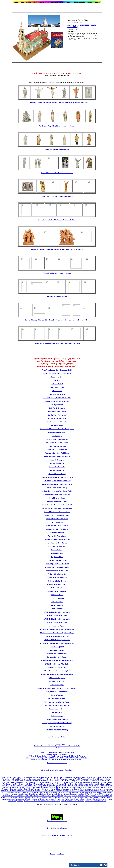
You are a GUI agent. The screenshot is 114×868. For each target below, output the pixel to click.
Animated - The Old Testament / (78, 779)
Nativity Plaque (57, 436)
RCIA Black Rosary (57, 595)
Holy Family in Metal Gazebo (57, 543)
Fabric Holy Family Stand (57, 411)
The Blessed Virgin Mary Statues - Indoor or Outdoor (57, 126)
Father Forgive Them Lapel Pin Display (57, 481)
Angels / (109, 777)
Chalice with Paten (57, 588)
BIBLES (57, 747)
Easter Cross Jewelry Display (57, 487)
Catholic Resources (36, 777)
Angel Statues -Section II (57, 196)
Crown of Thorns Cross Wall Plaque (57, 515)
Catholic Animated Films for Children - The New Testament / (48, 779)
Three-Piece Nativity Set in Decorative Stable (57, 370)
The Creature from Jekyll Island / (13, 784)
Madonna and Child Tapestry (57, 653)
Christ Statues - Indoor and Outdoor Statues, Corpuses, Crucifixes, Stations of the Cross (57, 102)
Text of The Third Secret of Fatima (72, 801)
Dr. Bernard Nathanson (98, 784)
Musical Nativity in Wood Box (57, 577)
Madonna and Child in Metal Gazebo (57, 539)
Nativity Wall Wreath (57, 522)
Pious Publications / (14, 792)
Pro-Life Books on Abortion (55, 792)
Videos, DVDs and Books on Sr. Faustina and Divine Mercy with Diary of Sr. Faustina (57, 756)
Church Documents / (81, 782)
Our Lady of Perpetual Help (57, 698)
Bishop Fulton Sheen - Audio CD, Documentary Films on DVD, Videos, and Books (57, 759)
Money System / (25, 791)
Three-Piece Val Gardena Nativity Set (57, 671)
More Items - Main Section (57, 737)
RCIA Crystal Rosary (57, 598)
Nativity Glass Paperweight (57, 415)
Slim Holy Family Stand (57, 394)
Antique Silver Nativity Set (57, 574)
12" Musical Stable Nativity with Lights (57, 636)
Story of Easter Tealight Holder (57, 519)
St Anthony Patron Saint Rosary (57, 730)
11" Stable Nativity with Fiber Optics (57, 664)
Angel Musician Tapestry (57, 626)
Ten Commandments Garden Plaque (57, 702)
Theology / (69, 797)
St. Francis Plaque (57, 716)
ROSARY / (11, 796)
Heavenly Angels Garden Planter (57, 439)
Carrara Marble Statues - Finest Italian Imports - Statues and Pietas (57, 343)
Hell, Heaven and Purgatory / (46, 787)
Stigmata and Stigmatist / (57, 797)
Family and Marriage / (45, 786)
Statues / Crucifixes (22, 777)
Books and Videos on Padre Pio (57, 754)
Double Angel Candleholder (57, 446)
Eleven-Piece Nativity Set (57, 667)
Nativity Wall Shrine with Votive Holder (57, 512)
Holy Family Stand (57, 553)
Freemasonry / (86, 786)
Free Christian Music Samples (57, 763)
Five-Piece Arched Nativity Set (57, 422)
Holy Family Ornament (57, 408)
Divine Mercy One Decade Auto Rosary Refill (57, 484)
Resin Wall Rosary (57, 550)
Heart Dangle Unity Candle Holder (57, 564)
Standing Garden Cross (57, 726)
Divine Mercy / (70, 784)
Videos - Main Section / (47, 799)
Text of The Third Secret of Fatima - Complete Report (57, 753)
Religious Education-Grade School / (52, 794)
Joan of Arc (88, 787)
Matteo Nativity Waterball (57, 474)
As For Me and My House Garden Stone (57, 398)
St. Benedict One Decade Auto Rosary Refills (57, 491)
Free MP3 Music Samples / (56, 791)
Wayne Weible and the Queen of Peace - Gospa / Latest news (86, 799)
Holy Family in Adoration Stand (57, 443)
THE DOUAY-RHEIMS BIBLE (57, 744)
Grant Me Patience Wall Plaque (57, 526)
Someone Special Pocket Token (57, 570)
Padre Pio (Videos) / (100, 791)
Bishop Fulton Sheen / (8, 782)
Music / (44, 791)
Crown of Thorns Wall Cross (57, 501)
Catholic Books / (64, 777)
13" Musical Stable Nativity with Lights (57, 612)
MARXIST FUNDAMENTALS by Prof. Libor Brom (57, 835)
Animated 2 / (24, 779)
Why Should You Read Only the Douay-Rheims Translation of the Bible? (57, 746)
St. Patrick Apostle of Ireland (53, 796)
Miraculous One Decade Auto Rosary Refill (57, 508)
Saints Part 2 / (29, 796)
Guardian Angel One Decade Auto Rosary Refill (57, 477)
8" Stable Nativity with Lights (57, 615)
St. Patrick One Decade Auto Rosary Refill (57, 494)
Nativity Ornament (57, 404)
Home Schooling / (62, 787)
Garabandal (94, 786)
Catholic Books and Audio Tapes (95, 801)
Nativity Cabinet (57, 609)
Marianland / (13, 789)
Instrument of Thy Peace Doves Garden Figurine (57, 429)
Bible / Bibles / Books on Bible (100, 781)
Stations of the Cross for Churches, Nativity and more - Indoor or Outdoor (63, 320)
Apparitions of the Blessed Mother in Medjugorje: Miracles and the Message (86, 789)
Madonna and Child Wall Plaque (57, 529)
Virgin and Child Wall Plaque (57, 449)
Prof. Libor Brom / (16, 794)
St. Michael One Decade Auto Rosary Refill (57, 505)
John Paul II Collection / (76, 787)
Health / (34, 787)
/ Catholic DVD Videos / (51, 777)
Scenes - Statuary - (31, 320)
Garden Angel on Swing (57, 709)
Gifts (101, 786)
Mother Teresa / (36, 791)
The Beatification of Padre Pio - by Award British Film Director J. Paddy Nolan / (55, 781)
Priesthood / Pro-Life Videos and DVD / (34, 792)
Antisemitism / (7, 779)
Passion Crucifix (57, 605)
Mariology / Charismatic (41, 789)
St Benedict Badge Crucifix (57, 581)
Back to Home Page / (9, 777)
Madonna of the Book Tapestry (57, 657)
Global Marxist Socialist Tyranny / (21, 787)
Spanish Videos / (24, 797)
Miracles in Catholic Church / (10, 791)
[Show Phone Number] (105, 865)
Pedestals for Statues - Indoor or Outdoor (57, 273)
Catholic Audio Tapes (77, 777)
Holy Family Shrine (57, 532)
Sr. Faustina (43, 797)
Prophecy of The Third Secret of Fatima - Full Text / (90, 792)
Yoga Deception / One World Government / (79, 791)
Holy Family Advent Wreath (57, 432)
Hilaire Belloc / (85, 781)
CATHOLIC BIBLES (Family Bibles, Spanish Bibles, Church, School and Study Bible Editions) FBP (57, 758)
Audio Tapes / (24, 781)
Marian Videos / (28, 789)
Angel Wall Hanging (57, 460)
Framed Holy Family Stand (57, 536)
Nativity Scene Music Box (57, 418)
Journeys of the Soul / (100, 787)
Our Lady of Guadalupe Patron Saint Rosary (57, 723)
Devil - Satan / (29, 784)
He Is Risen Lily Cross (57, 498)
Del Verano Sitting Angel (57, 678)
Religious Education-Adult (30, 794)
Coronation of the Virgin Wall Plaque (57, 456)
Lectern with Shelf (57, 384)
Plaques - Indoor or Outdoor (57, 296)
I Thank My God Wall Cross (57, 560)
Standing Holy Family (57, 387)
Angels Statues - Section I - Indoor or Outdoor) (57, 173)
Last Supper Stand (57, 602)
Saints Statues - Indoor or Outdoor (57, 149)
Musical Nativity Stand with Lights (57, 567)
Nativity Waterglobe (57, 463)
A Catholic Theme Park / (46, 782)
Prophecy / (69, 792)
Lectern (57, 380)
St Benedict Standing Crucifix (57, 584)
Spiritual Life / (35, 797)
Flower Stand (57, 391)
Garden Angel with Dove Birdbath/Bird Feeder (57, 674)
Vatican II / (35, 799)
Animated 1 (15, 779)
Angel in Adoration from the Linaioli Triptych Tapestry (57, 688)
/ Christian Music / (90, 777)
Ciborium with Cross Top (57, 591)
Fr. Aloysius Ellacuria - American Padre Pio (66, 786)
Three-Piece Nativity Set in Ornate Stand (57, 373)
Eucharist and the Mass (28, 786)
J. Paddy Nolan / (60, 799)
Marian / (20, 789)
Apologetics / (7, 781)
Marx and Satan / (56, 789)
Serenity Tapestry (57, 695)
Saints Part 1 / (19, 796)
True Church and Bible (80, 797)
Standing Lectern (57, 377)
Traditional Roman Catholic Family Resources (49, 784)
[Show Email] (101, 865)
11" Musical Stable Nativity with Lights (57, 640)
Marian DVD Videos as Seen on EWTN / (37, 801)
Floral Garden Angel (57, 685)
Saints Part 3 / (39, 796)
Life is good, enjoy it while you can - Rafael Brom (57, 770)
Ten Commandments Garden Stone (57, 705)
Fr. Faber (20, 801)
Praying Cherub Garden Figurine (57, 719)
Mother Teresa (55, 801)
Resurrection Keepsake (57, 467)
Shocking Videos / (12, 797)
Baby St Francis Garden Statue (57, 692)
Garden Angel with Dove (57, 681)
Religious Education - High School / (75, 794)
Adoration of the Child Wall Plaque (57, 453)
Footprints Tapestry (57, 650)
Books (18, 782)
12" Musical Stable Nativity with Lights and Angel (57, 629)
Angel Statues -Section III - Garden (50, 220)
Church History (93, 782)
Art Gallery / (16, 781)
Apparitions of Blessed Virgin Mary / (100, 779)
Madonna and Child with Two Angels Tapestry (57, 660)
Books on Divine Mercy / (29, 782)
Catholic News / (102, 777)
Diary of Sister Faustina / (83, 784)
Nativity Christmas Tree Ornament (57, 401)
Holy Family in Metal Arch (57, 546)
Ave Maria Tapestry (57, 647)
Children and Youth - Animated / (64, 782)
